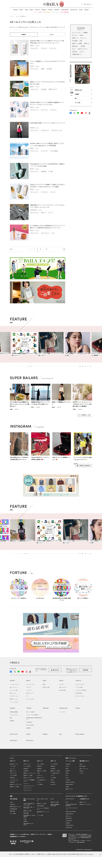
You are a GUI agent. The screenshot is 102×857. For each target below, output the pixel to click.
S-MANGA (12, 782)
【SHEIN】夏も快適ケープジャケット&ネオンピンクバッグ (47, 123)
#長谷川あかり (75, 46)
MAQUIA (68, 770)
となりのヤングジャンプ (29, 785)
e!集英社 (25, 821)
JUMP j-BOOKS (40, 805)
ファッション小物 (13, 690)
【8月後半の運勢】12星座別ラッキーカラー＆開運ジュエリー (24, 541)
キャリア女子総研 (37, 12)
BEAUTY (21, 9)
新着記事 (24, 34)
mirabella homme (69, 825)
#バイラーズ (83, 38)
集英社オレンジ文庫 (41, 803)
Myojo (81, 764)
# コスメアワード (45, 233)
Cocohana (53, 782)
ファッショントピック (14, 684)
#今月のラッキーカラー (82, 48)
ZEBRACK (12, 777)
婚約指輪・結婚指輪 (14, 711)
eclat (67, 777)
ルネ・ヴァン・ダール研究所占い (19, 598)
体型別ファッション (14, 699)
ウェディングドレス (14, 714)
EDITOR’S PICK (73, 9)
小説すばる (12, 804)
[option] (24, 345)
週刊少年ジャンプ (14, 764)
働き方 (44, 684)
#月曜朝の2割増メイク (76, 54)
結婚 (11, 717)
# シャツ (50, 212)
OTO (67, 802)
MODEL (81, 9)
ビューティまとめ (30, 699)
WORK (26, 9)
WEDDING (43, 9)
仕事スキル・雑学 (46, 687)
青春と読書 (12, 811)
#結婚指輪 (85, 32)
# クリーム (53, 192)
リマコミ (39, 782)
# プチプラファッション (57, 130)
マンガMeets (40, 784)
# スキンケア (44, 48)
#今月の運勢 (74, 40)
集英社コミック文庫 (14, 786)
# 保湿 (42, 68)
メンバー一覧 (62, 711)
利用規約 (49, 834)
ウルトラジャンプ (27, 790)
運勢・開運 (28, 728)
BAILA (67, 768)
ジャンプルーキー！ (14, 780)
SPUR (67, 773)
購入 (76, 98)
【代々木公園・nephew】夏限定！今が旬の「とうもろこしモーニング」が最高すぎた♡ (19, 404)
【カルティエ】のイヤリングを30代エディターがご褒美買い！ (77, 354)
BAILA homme (55, 12)
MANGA (78, 708)
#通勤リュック (75, 38)
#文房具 (81, 35)
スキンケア (28, 687)
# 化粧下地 (43, 171)
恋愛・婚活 (12, 720)
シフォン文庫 (40, 815)
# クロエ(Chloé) (54, 151)
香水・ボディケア (29, 693)
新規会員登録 (85, 670)
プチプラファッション (14, 696)
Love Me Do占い (40, 598)
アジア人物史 (13, 813)
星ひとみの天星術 (30, 725)
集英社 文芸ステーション (15, 806)
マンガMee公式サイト (42, 780)
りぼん (38, 773)
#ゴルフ (73, 48)
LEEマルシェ (68, 816)
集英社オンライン (69, 789)
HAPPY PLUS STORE (71, 811)
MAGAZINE (56, 9)
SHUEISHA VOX (69, 813)
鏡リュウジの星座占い (83, 598)
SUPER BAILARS (65, 9)
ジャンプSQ (12, 766)
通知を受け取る (56, 670)
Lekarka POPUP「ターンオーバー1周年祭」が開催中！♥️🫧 (40, 458)
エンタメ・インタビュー (80, 684)
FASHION (15, 9)
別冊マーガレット (41, 777)
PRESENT (86, 9)
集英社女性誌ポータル (88, 4)
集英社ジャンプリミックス (16, 784)
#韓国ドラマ (86, 43)
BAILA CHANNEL (80, 734)
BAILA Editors (29, 740)
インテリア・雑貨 (79, 687)
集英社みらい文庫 (54, 802)
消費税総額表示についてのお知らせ (17, 836)
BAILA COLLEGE (47, 12)
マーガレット (40, 775)
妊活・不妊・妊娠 (62, 690)
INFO (60, 734)
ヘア (27, 696)
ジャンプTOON (13, 775)
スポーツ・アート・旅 (80, 696)
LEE (67, 775)
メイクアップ (29, 690)
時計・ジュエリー (13, 693)
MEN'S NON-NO (69, 784)
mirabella (68, 823)
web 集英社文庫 (13, 808)
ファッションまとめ (14, 702)
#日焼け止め (74, 51)
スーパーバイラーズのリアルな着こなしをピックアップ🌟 (82, 458)
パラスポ (81, 773)
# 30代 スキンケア (53, 89)
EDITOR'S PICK (14, 734)
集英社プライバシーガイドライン (38, 834)
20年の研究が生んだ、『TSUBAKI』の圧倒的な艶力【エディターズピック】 (19, 459)
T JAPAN (68, 780)
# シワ (53, 233)
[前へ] (10, 443)
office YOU (53, 784)
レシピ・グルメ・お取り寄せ (81, 690)
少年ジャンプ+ (13, 773)
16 (46, 249)
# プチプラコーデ (45, 130)
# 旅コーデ (43, 212)
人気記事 (51, 34)
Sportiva (81, 770)
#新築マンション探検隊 (77, 43)
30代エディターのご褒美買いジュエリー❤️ (61, 458)
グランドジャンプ (27, 788)
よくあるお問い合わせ (24, 834)
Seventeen (68, 764)
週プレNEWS (82, 766)
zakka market (69, 827)
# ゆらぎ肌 (49, 68)
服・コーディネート (14, 687)
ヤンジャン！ (26, 783)
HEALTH (31, 9)
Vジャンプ (12, 768)
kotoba (25, 819)
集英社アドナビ (83, 802)
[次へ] (92, 443)
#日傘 (81, 40)
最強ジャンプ (13, 770)
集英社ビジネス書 (27, 810)
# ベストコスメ (53, 48)
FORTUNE (50, 9)
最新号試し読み (78, 90)
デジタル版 (77, 102)
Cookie (52, 780)
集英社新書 (26, 813)
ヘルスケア (61, 684)
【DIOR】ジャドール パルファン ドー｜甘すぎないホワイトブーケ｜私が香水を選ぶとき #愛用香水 (82, 404)
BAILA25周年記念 (65, 12)
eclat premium (69, 820)
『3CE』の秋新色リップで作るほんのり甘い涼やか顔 (51, 354)
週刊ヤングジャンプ (28, 777)
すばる (11, 802)
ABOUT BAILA (13, 740)
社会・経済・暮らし (79, 693)
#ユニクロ (82, 51)
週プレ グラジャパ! (84, 768)
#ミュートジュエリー (76, 32)
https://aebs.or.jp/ (81, 842)
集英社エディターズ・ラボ (85, 804)
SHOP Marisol (69, 818)
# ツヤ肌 (50, 171)
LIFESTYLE (37, 9)
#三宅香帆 (83, 46)
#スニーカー (74, 35)
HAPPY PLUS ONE (70, 782)
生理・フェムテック (63, 687)
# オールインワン (34, 48)
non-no (67, 766)
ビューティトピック (30, 684)
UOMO (67, 786)
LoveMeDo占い (29, 722)
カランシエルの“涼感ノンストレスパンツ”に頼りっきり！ (24, 354)
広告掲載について (14, 834)
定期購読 (77, 94)
